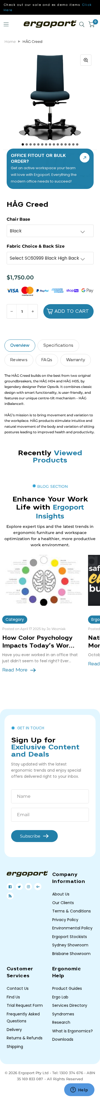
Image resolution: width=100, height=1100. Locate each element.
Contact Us (18, 988)
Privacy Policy (65, 919)
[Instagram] (28, 886)
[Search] (81, 24)
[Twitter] (19, 886)
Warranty (75, 360)
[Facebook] (10, 886)
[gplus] (37, 886)
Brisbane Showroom (71, 953)
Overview (19, 345)
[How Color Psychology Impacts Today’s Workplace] (43, 580)
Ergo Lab (60, 997)
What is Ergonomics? (72, 1031)
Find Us (13, 997)
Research (61, 1022)
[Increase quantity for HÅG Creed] (33, 311)
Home (10, 41)
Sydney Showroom (70, 945)
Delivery (14, 1029)
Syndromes (63, 1014)
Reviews (19, 360)
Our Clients (63, 902)
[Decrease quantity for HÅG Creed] (12, 311)
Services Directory (69, 1005)
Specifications (58, 345)
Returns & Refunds (24, 1038)
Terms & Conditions (71, 911)
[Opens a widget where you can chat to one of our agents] (79, 1090)
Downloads (62, 1039)
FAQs (46, 360)
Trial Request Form (25, 1005)
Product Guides (67, 988)
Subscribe (30, 836)
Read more (15, 670)
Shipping (15, 1046)
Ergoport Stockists (69, 936)
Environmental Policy (72, 928)
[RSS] (10, 895)
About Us (60, 894)
